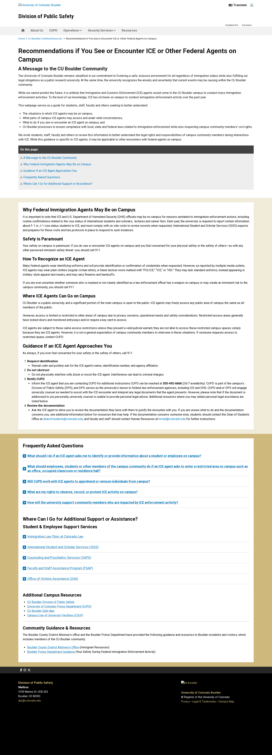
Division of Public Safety (46, 16)
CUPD (53, 30)
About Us (37, 30)
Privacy (185, 701)
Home (21, 38)
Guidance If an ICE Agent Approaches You (50, 171)
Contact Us (231, 25)
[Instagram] (24, 670)
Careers (247, 25)
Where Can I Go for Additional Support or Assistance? (57, 183)
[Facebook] (21, 670)
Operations (71, 30)
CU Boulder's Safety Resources (45, 38)
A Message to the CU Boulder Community (50, 158)
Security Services (100, 30)
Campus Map (226, 701)
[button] (136, 456)
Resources (129, 30)
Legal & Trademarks (204, 701)
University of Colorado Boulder (201, 692)
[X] (29, 670)
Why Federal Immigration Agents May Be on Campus (57, 164)
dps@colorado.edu (29, 700)
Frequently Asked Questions (41, 177)
